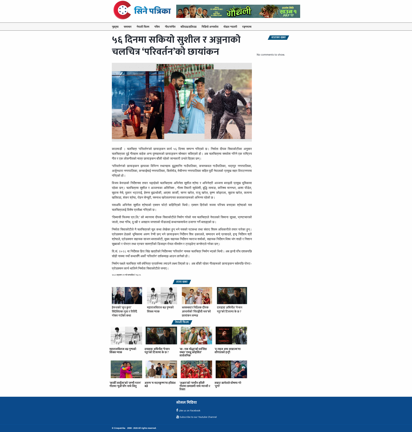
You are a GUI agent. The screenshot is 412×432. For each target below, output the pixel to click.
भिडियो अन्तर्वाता (210, 27)
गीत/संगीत (170, 27)
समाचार (127, 27)
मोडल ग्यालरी (230, 27)
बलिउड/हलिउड (189, 27)
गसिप (157, 27)
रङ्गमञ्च (246, 27)
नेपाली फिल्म (143, 27)
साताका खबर (278, 37)
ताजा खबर (181, 282)
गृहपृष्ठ (115, 27)
